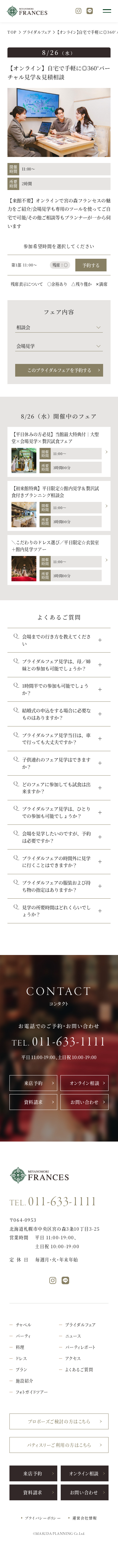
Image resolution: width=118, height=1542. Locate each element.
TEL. (59, 1042)
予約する (91, 265)
